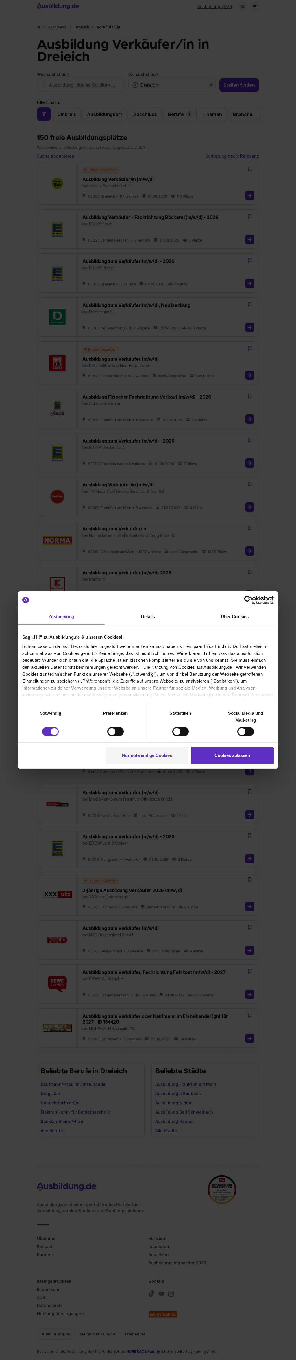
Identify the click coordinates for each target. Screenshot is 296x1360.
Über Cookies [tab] (235, 616)
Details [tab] (148, 616)
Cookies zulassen (232, 755)
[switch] (115, 731)
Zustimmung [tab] (61, 616)
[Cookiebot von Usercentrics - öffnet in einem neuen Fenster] (248, 600)
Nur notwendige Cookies (147, 755)
